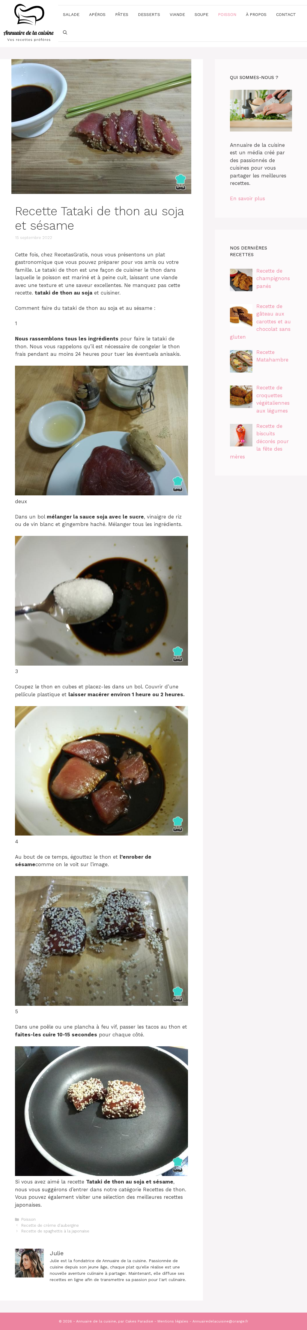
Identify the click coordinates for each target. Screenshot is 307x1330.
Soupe (201, 14)
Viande (177, 14)
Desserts (149, 14)
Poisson (227, 14)
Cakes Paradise (139, 1321)
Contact (286, 14)
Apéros (97, 14)
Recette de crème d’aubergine (50, 1225)
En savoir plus (247, 198)
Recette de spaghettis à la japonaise (55, 1231)
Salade (71, 14)
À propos (256, 14)
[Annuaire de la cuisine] (29, 23)
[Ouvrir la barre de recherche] (65, 32)
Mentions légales (172, 1321)
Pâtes (121, 14)
